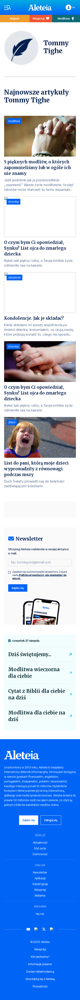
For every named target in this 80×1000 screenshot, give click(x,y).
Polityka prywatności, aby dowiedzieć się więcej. (39, 576)
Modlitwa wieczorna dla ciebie (34, 672)
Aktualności (40, 842)
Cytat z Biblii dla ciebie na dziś (36, 694)
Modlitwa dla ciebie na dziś (36, 716)
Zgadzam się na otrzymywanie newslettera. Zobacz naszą (39, 575)
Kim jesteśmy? (40, 957)
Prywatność (40, 986)
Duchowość (40, 854)
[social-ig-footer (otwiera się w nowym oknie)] (52, 929)
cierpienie (14, 277)
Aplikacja (40, 878)
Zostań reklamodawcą (40, 971)
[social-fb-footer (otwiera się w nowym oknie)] (36, 929)
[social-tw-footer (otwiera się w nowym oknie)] (44, 929)
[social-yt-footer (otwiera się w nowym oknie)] (28, 929)
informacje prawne (40, 964)
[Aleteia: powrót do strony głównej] (40, 7)
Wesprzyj (38, 18)
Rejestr (14, 18)
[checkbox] (9, 572)
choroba (13, 202)
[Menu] (14, 7)
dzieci (11, 422)
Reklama (40, 895)
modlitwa (14, 121)
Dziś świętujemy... (29, 654)
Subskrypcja (40, 884)
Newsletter (40, 872)
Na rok (40, 914)
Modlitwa (64, 18)
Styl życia (40, 848)
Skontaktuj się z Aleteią (40, 979)
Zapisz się (17, 588)
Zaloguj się (51, 820)
